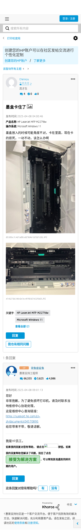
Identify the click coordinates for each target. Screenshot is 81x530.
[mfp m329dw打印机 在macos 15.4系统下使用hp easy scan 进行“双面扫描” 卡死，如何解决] (28, 68)
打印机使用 (13, 38)
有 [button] (42, 488)
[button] (73, 79)
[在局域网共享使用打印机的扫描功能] (24, 68)
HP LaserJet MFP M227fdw (33, 312)
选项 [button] (75, 38)
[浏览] (6, 19)
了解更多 (40, 60)
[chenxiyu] (11, 82)
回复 (15, 335)
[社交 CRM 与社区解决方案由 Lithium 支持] (50, 506)
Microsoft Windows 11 (30, 319)
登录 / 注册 (69, 18)
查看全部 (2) (22, 326)
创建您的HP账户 (16, 60)
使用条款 (19, 523)
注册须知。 (34, 523)
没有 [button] (54, 488)
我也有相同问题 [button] (18, 344)
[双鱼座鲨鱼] (11, 371)
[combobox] (40, 28)
